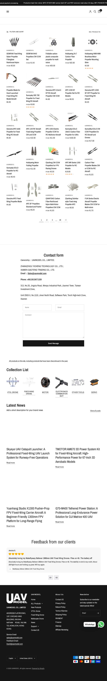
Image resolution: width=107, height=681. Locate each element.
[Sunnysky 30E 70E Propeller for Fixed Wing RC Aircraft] (34, 81)
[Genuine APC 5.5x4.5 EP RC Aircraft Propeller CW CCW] (53, 78)
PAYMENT (59, 618)
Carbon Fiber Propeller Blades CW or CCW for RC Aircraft (92, 167)
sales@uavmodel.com (14, 637)
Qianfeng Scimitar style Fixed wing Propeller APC (71, 201)
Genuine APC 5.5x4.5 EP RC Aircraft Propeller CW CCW (53, 93)
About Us (59, 594)
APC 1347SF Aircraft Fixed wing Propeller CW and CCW (33, 131)
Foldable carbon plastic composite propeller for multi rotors (52, 58)
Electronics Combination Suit (62, 393)
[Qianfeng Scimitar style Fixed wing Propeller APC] (73, 187)
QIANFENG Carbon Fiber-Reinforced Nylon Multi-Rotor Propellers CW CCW (53, 203)
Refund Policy (60, 607)
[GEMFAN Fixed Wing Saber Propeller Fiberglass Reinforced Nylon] (14, 42)
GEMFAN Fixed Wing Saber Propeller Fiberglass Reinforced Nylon (14, 58)
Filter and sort (17, 32)
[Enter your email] (97, 613)
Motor (45, 392)
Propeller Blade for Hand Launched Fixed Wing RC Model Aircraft (13, 94)
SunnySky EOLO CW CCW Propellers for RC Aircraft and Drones (92, 133)
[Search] (95, 11)
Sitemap (58, 626)
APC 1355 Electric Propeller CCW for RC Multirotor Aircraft (53, 131)
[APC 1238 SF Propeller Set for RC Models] (73, 78)
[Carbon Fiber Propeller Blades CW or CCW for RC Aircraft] (92, 151)
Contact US (35, 630)
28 (60, 220)
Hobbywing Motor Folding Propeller (32, 164)
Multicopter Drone (37, 618)
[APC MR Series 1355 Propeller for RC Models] (73, 151)
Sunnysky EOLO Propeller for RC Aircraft (12, 170)
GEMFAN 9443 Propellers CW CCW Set (33, 56)
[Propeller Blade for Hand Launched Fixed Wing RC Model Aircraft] (14, 78)
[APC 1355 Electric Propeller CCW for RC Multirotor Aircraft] (53, 117)
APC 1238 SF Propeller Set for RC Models (72, 93)
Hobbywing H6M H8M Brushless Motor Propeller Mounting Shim (92, 58)
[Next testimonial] (56, 577)
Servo (94, 392)
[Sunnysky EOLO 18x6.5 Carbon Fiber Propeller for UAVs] (73, 117)
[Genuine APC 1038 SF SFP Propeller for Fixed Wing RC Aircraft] (92, 78)
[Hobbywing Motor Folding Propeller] (34, 151)
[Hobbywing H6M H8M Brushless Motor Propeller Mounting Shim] (92, 42)
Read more (11, 463)
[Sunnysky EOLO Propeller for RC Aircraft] (14, 153)
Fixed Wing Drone (29, 392)
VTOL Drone (12, 392)
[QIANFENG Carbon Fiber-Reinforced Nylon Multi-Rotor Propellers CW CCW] (53, 187)
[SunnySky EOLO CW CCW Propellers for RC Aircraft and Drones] (92, 117)
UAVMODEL (10, 50)
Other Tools (78, 392)
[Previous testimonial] (50, 577)
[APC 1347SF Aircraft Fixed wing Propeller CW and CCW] (34, 117)
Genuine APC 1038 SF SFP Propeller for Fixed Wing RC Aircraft (92, 94)
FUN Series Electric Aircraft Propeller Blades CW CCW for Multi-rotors (92, 203)
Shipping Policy (61, 614)
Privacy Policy (60, 603)
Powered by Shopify (38, 668)
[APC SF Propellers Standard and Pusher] (34, 189)
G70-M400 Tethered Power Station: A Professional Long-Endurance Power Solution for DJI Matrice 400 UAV (76, 512)
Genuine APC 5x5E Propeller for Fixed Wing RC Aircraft (13, 131)
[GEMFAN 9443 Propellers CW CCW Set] (34, 42)
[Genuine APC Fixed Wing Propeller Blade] (14, 187)
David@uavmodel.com (15, 643)
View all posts (95, 411)
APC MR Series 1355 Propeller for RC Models (72, 165)
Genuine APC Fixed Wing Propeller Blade (14, 200)
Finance (58, 622)
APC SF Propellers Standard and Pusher (33, 205)
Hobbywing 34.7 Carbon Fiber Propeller (71, 56)
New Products (36, 607)
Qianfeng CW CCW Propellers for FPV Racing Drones (53, 165)
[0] (98, 11)
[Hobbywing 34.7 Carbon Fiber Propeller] (73, 42)
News (33, 622)
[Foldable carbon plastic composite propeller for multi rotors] (53, 42)
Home (33, 599)
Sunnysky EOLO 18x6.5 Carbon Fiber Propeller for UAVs (72, 131)
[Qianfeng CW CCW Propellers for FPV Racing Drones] (53, 151)
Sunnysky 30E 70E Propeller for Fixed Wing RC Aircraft (33, 98)
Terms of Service (61, 610)
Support (34, 626)
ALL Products (36, 603)
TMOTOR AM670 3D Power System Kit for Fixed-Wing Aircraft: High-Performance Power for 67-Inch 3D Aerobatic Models (77, 455)
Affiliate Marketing (61, 629)
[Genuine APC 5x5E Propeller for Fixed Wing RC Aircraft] (14, 117)
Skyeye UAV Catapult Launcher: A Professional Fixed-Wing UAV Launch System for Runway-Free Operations (28, 453)
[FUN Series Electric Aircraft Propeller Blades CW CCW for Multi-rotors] (92, 187)
